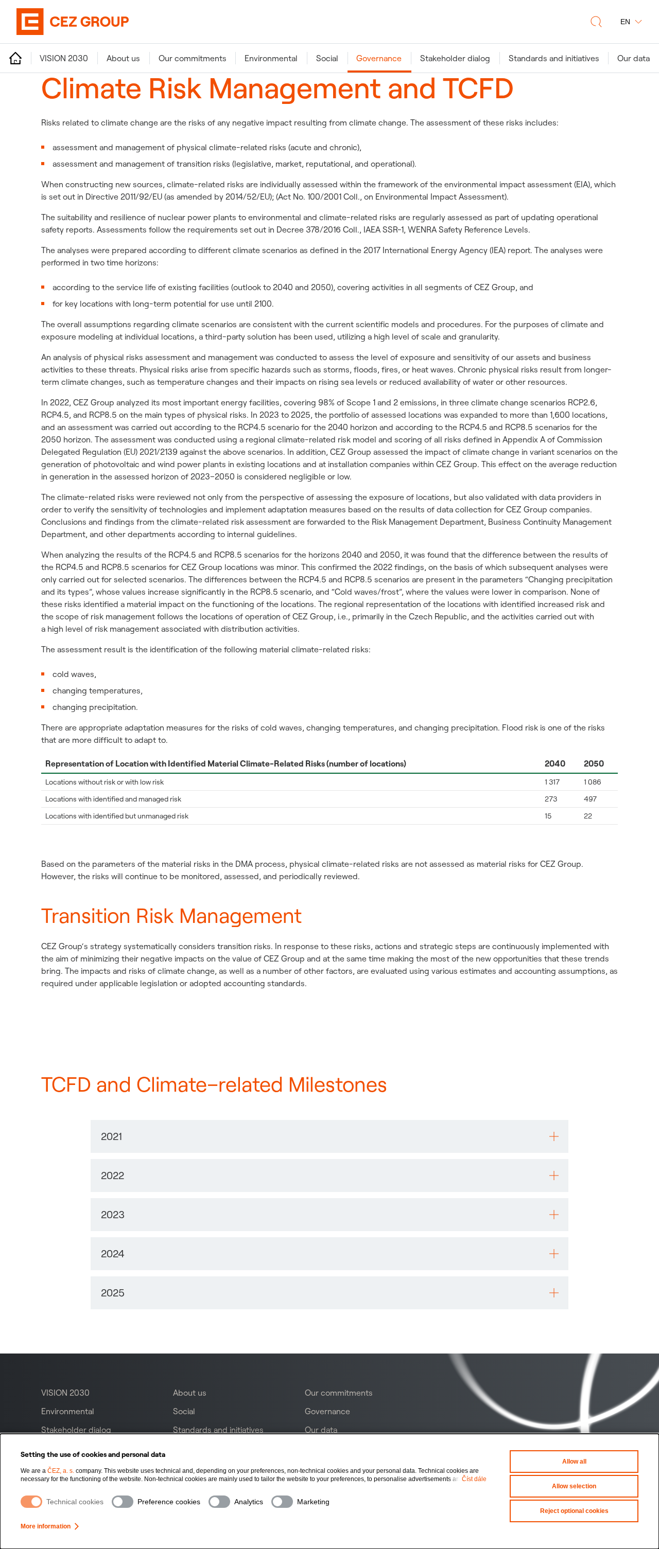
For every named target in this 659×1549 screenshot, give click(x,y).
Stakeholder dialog (76, 1430)
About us (189, 1392)
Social (184, 1411)
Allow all (574, 1461)
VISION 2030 (65, 1392)
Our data (321, 1430)
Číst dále (474, 1479)
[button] (329, 1136)
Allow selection (574, 1486)
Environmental (67, 1411)
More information (46, 1526)
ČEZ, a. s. (60, 1470)
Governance (327, 1411)
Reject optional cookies (574, 1511)
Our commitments (339, 1392)
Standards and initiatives (218, 1430)
